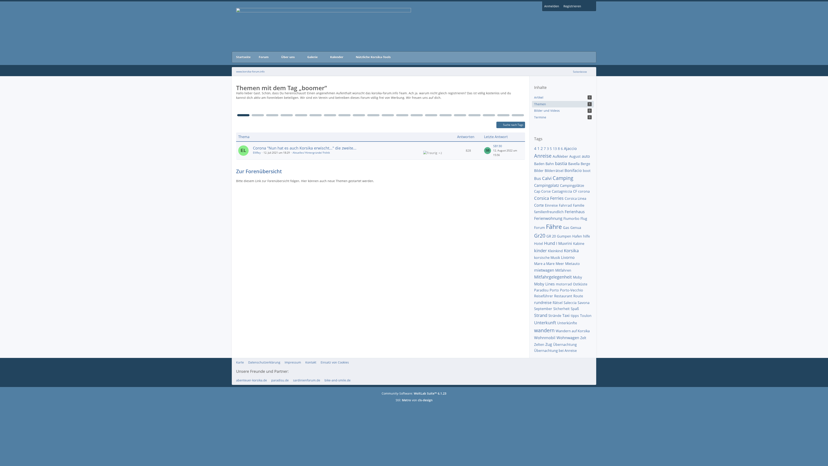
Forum (539, 227)
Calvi (547, 178)
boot (587, 170)
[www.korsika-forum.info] (414, 26)
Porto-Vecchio (571, 290)
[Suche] (589, 6)
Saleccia (570, 302)
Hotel (538, 243)
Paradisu (541, 290)
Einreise (551, 205)
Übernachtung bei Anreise (555, 350)
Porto (554, 290)
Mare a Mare (544, 263)
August (575, 156)
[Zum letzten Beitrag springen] (487, 150)
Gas (566, 227)
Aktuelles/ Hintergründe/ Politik (311, 152)
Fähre (554, 226)
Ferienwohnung (548, 218)
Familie (578, 205)
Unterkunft (545, 323)
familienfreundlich (549, 211)
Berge (585, 163)
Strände (554, 315)
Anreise (543, 155)
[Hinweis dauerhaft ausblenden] (523, 93)
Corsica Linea (575, 198)
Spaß (575, 308)
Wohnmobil (544, 337)
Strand (540, 315)
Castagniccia (562, 191)
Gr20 (539, 235)
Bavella (574, 163)
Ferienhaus (575, 211)
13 (555, 148)
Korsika (571, 250)
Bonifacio (573, 170)
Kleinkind (555, 251)
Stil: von (414, 400)
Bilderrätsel (554, 170)
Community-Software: (414, 393)
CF (575, 191)
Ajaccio (570, 148)
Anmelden (551, 6)
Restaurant (563, 296)
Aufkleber (560, 156)
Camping (563, 178)
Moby (577, 277)
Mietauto (572, 263)
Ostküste (580, 284)
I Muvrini (564, 243)
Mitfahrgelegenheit (553, 277)
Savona (584, 302)
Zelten (539, 344)
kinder (540, 250)
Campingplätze (572, 185)
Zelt (583, 337)
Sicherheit (561, 308)
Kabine (578, 243)
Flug (583, 218)
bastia (561, 163)
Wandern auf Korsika (573, 331)
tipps (575, 315)
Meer (560, 263)
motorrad (564, 284)
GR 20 (551, 236)
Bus (537, 178)
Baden (539, 163)
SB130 (497, 146)
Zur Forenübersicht (259, 171)
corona (584, 191)
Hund (549, 243)
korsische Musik (547, 257)
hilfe (586, 236)
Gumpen (564, 236)
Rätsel (558, 302)
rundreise (543, 302)
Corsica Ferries (549, 198)
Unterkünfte (567, 323)
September (543, 308)
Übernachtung (565, 344)
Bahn (550, 163)
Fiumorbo (571, 218)
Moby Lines (544, 284)
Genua (575, 227)
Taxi (566, 315)
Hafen (577, 236)
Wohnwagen (568, 337)
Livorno (568, 257)
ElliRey (257, 152)
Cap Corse (542, 191)
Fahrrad (565, 205)
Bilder (539, 170)
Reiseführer (543, 296)
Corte (539, 205)
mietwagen (544, 270)
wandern (544, 330)
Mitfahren (563, 270)
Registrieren (572, 6)
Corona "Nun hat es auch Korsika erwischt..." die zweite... (304, 148)
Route (578, 296)
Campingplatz (546, 185)
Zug (548, 344)
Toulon (585, 315)
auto (586, 156)
